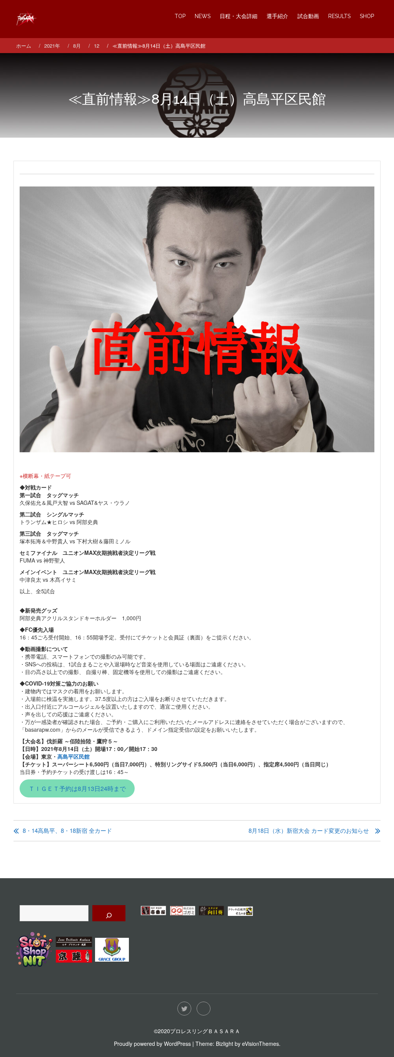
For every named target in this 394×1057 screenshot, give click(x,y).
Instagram (203, 1008)
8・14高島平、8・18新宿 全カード (67, 830)
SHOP (367, 16)
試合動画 (308, 16)
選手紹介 (277, 16)
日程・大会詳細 (238, 16)
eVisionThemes (260, 1043)
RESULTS (339, 16)
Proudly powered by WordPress (152, 1043)
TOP (180, 16)
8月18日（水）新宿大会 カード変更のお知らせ (309, 830)
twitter (184, 1008)
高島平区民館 (73, 756)
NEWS (202, 16)
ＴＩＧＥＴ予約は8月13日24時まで (77, 788)
